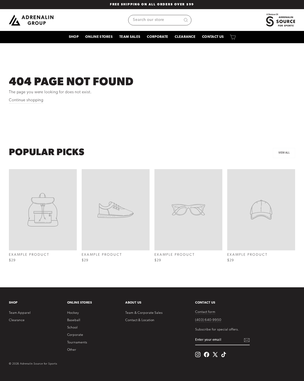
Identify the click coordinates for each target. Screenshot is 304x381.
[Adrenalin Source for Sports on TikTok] (223, 354)
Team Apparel (20, 313)
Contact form (205, 312)
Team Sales (129, 37)
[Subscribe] (247, 340)
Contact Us (213, 37)
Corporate (157, 37)
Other (72, 350)
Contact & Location (139, 320)
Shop (74, 37)
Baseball (73, 320)
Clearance (185, 37)
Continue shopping (26, 100)
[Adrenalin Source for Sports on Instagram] (198, 354)
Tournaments (77, 342)
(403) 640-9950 (208, 320)
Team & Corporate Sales (144, 313)
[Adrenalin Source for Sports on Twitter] (215, 354)
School (72, 327)
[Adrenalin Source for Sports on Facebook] (206, 354)
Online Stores (99, 37)
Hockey (73, 313)
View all (284, 153)
